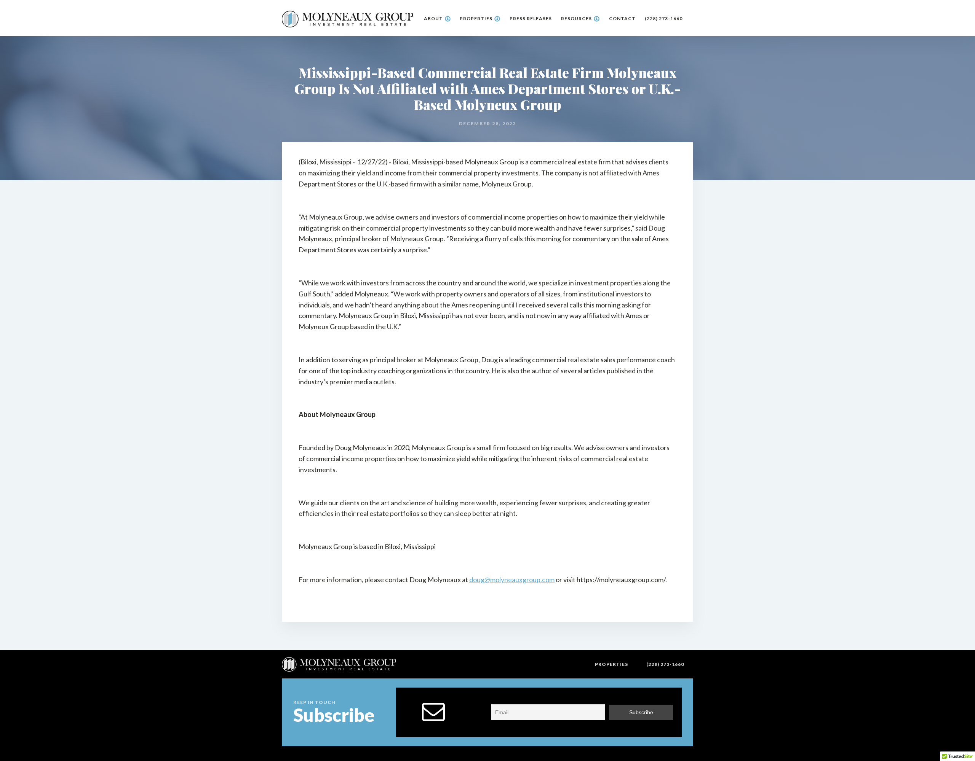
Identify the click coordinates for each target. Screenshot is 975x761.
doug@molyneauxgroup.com (512, 579)
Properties (476, 18)
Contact (622, 18)
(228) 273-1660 (663, 18)
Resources (576, 18)
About (433, 18)
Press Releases (531, 18)
